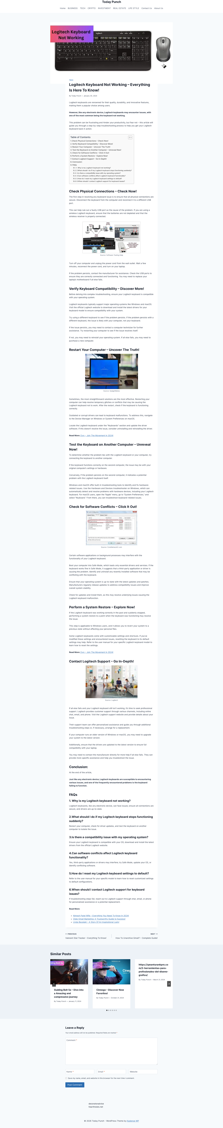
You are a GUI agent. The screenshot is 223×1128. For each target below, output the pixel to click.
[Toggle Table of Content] (129, 137)
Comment (71, 1040)
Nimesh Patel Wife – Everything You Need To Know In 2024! (101, 916)
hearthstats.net (96, 1107)
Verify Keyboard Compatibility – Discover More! (92, 144)
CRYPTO (92, 8)
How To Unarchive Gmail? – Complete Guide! (137, 936)
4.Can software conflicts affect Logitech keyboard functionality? (101, 176)
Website (133, 1072)
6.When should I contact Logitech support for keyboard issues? (101, 181)
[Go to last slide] (54, 984)
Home (63, 8)
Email (101, 1072)
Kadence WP (133, 1121)
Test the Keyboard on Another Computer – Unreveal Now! (96, 150)
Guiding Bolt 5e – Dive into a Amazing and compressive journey (69, 993)
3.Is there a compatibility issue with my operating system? (99, 173)
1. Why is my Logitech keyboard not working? (93, 168)
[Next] (169, 984)
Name (70, 1072)
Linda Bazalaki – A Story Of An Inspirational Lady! (96, 922)
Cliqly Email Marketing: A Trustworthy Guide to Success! (99, 919)
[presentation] (69, 971)
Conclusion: (77, 162)
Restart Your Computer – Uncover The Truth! (91, 147)
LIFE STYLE (133, 8)
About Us (158, 8)
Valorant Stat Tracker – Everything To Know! (85, 936)
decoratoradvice (96, 1104)
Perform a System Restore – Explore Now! (90, 156)
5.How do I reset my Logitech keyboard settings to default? (99, 179)
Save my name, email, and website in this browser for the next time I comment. (101, 1078)
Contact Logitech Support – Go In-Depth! (89, 159)
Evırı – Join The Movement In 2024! (96, 435)
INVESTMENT (104, 8)
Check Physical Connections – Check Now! (90, 141)
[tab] (106, 1010)
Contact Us (146, 8)
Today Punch (76, 96)
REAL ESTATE (119, 8)
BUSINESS (73, 8)
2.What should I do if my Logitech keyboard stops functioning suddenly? (104, 170)
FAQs (74, 165)
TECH (82, 8)
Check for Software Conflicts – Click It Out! (90, 153)
